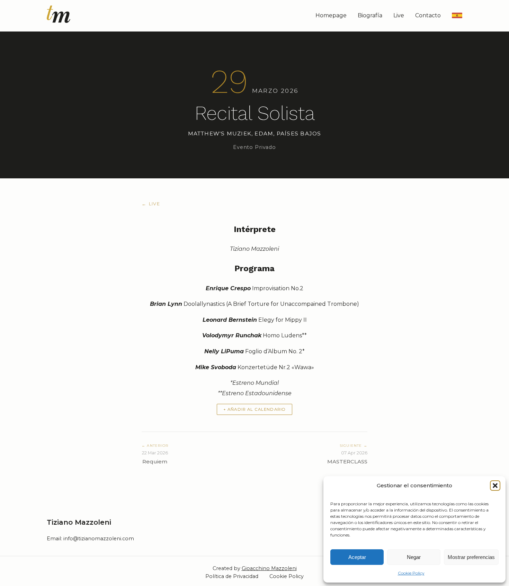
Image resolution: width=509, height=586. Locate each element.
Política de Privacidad (231, 576)
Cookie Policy (411, 573)
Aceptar (357, 557)
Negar (414, 557)
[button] (495, 485)
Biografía (370, 15)
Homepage (331, 15)
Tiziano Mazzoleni (79, 522)
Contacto (428, 15)
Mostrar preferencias (471, 557)
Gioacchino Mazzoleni (269, 568)
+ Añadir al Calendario (254, 409)
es (457, 15)
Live (398, 15)
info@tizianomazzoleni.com (98, 538)
